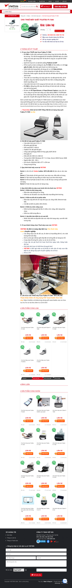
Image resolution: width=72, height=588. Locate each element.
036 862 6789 (60, 6)
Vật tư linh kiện (36, 378)
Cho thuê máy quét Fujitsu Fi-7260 (37, 19)
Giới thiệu (9, 535)
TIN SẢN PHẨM (31, 1)
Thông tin (24, 378)
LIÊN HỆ (64, 1)
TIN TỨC (22, 1)
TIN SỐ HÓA (42, 1)
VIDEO (50, 1)
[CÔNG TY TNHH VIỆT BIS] (11, 6)
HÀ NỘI (57, 1)
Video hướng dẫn (47, 378)
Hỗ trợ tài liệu (57, 378)
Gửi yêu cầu (37, 575)
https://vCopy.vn (47, 581)
